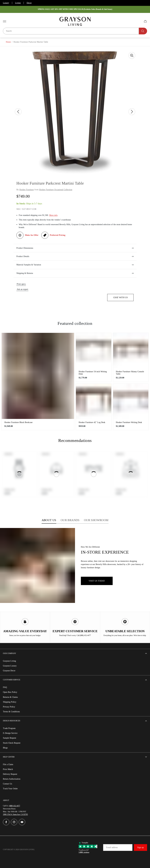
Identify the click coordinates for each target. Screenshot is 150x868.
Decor (29, 3)
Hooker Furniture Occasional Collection (55, 190)
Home (8, 42)
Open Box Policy (10, 692)
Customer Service (11, 680)
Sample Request (9, 738)
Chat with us (120, 297)
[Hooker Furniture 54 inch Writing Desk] (93, 350)
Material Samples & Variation (28, 265)
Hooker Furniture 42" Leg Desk (92, 422)
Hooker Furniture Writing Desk (129, 422)
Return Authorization (11, 779)
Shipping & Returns (24, 273)
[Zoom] (132, 55)
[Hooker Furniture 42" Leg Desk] (93, 401)
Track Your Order (10, 788)
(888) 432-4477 (14, 806)
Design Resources (11, 721)
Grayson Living (9, 661)
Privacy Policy (9, 707)
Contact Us (7, 784)
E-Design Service (10, 733)
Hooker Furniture (26, 190)
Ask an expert (22, 289)
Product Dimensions (24, 248)
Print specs (21, 284)
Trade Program (9, 728)
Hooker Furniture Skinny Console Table (130, 372)
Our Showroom (96, 520)
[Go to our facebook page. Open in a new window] (6, 822)
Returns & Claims (10, 697)
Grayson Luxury (10, 666)
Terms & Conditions (11, 712)
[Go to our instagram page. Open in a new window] (14, 822)
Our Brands (70, 520)
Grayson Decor (9, 671)
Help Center (9, 757)
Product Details (22, 256)
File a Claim (8, 764)
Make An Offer (31, 235)
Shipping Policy (9, 702)
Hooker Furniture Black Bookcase (18, 422)
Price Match (8, 769)
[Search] (143, 31)
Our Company (9, 653)
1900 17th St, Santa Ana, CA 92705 (15, 814)
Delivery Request (10, 774)
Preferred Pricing (57, 235)
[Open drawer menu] (4, 21)
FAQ (5, 687)
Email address (112, 847)
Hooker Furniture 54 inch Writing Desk (93, 372)
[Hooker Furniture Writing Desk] (131, 401)
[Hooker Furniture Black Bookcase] (38, 376)
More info (53, 215)
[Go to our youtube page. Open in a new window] (22, 822)
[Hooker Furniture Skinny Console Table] (131, 350)
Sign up (140, 847)
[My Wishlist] (138, 21)
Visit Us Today (97, 581)
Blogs (5, 748)
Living (18, 3)
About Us (49, 520)
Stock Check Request (11, 743)
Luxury (6, 3)
